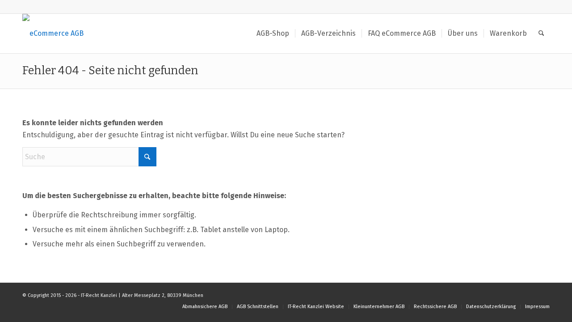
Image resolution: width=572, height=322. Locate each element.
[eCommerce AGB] (53, 33)
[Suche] (541, 33)
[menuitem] (273, 33)
